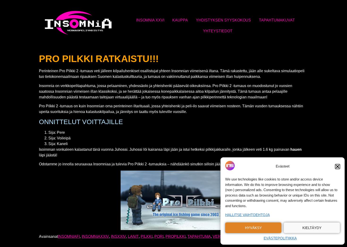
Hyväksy (253, 228)
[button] (337, 166)
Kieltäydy (312, 228)
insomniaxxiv (95, 236)
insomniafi (69, 236)
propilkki (175, 236)
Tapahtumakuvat (277, 20)
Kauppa (180, 20)
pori (159, 236)
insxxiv (118, 236)
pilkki (146, 236)
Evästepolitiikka (280, 238)
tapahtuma (199, 236)
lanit (133, 236)
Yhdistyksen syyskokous (223, 20)
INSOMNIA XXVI (150, 20)
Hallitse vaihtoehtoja (247, 215)
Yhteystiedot (218, 31)
